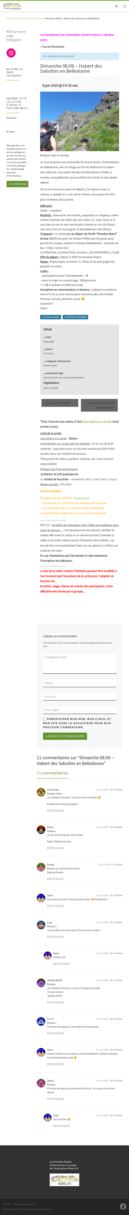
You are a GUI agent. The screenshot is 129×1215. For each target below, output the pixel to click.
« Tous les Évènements (52, 46)
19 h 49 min (116, 1050)
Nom (48, 683)
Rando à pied (37, 18)
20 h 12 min (116, 1081)
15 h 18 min (116, 922)
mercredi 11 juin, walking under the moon (101, 405)
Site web (51, 710)
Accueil (10, 18)
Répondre (55, 810)
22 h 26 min (116, 1115)
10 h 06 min (116, 953)
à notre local (81, 498)
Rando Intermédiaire (73, 377)
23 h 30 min (116, 790)
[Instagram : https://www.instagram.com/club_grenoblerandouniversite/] (11, 53)
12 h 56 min (116, 895)
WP (16, 1209)
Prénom (12, 118)
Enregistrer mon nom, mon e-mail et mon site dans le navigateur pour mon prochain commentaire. (77, 723)
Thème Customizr (43, 1209)
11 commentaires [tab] (52, 773)
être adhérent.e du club (97, 421)
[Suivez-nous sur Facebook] (123, 1206)
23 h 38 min (116, 827)
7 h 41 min (116, 864)
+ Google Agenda (51, 317)
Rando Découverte (53, 377)
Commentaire (55, 657)
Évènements (22, 18)
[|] (12, 5)
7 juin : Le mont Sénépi (57, 402)
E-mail (50, 696)
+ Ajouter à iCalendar (75, 317)
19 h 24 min (116, 1019)
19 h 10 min (116, 980)
